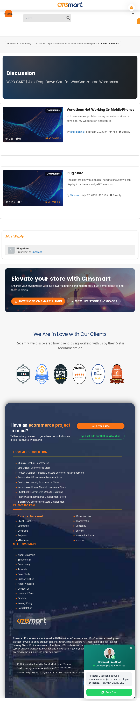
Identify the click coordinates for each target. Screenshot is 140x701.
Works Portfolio (84, 516)
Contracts (23, 530)
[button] (8, 13)
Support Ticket (26, 579)
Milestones (24, 540)
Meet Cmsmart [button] (25, 544)
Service (80, 530)
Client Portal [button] (24, 505)
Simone (74, 195)
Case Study (24, 574)
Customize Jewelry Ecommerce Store (38, 482)
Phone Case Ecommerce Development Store (42, 496)
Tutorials (22, 569)
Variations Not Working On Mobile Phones (100, 109)
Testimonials (25, 559)
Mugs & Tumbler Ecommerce (33, 463)
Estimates (23, 525)
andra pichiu (77, 131)
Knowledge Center (85, 535)
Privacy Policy (25, 603)
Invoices (80, 540)
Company (81, 525)
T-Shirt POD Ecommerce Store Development (41, 501)
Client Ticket (24, 521)
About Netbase (26, 583)
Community (24, 564)
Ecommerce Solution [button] (30, 452)
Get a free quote (101, 426)
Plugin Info (75, 173)
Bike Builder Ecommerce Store (34, 467)
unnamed (37, 252)
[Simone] (11, 250)
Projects (22, 535)
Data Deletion (25, 608)
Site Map (22, 598)
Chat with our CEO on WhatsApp (102, 436)
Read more (52, 138)
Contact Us (24, 588)
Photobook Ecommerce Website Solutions (40, 492)
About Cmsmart (26, 555)
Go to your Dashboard (30, 516)
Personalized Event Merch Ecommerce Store (42, 487)
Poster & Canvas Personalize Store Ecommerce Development (51, 472)
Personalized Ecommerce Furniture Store (40, 477)
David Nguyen (71, 648)
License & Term (26, 593)
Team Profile (82, 521)
